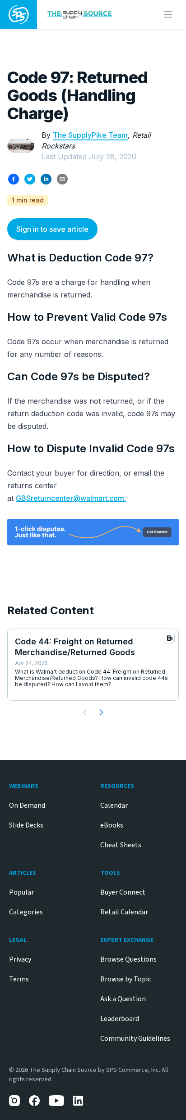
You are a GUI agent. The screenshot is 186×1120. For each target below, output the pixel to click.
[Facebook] (34, 1100)
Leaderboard (119, 1019)
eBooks (111, 825)
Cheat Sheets (120, 845)
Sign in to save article (52, 229)
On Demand (27, 805)
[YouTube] (56, 1100)
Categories (26, 912)
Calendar (114, 805)
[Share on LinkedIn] (46, 179)
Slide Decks (26, 825)
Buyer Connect (122, 892)
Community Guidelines (135, 1039)
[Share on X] (29, 179)
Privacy (20, 959)
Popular (21, 892)
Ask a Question (123, 999)
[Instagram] (14, 1100)
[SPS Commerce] (18, 14)
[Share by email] (62, 179)
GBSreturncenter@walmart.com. (71, 498)
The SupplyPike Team (90, 134)
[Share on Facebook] (13, 179)
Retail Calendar (124, 912)
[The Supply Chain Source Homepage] (86, 14)
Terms (19, 979)
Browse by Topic (125, 979)
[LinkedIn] (78, 1100)
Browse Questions (128, 959)
